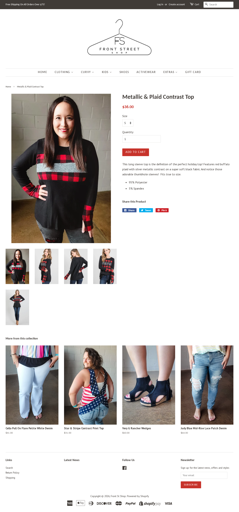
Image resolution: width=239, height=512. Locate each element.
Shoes (124, 72)
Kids (106, 72)
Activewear (146, 72)
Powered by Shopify (138, 496)
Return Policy (12, 472)
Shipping (10, 477)
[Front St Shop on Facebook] (124, 468)
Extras (169, 72)
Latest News (71, 460)
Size (124, 116)
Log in (160, 4)
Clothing (63, 72)
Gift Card (193, 72)
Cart (197, 4)
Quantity (127, 132)
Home (42, 72)
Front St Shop (118, 496)
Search (9, 467)
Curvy (86, 72)
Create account (177, 4)
